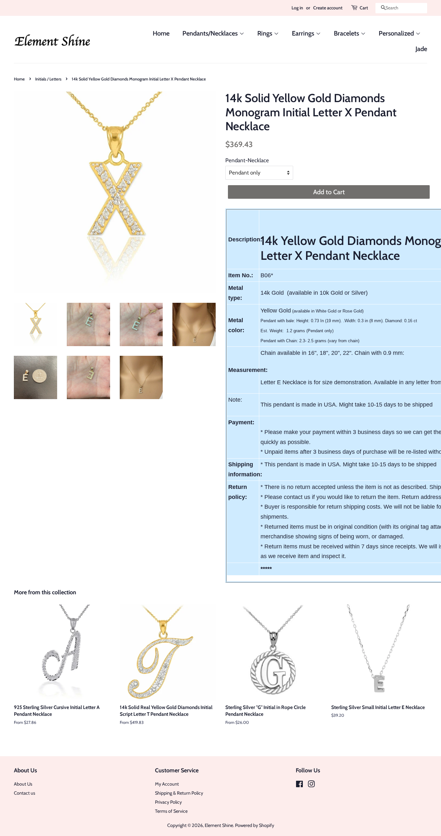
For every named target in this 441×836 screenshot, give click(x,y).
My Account (167, 784)
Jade (421, 49)
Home (161, 33)
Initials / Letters (48, 79)
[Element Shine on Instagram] (311, 785)
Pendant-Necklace (247, 160)
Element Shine (219, 825)
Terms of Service (171, 811)
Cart (364, 8)
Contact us (24, 793)
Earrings (304, 33)
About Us (23, 784)
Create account (328, 8)
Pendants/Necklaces (210, 33)
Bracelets (347, 33)
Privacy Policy (168, 802)
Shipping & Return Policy (179, 793)
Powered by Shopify (254, 825)
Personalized (397, 33)
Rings (265, 33)
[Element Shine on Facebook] (299, 785)
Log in (297, 8)
